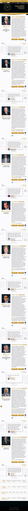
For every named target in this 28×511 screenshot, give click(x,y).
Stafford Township (24, 481)
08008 (14, 492)
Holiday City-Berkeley (24, 498)
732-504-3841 (6, 164)
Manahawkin (19, 480)
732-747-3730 (6, 255)
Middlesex (19, 486)
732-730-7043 (6, 398)
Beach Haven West (9, 481)
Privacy (15, 509)
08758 (18, 492)
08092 (10, 492)
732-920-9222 (6, 211)
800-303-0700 (7, 0)
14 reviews (24, 186)
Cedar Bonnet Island (14, 481)
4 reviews (24, 230)
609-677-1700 (6, 304)
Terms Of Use (17, 509)
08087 (25, 492)
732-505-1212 (6, 116)
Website (15, 39)
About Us (10, 509)
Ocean (9, 486)
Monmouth (24, 486)
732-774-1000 (6, 446)
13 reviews (24, 139)
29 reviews (24, 279)
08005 (21, 492)
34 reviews (24, 329)
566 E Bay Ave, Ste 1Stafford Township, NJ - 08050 (6, 30)
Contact (21, 39)
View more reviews (14, 56)
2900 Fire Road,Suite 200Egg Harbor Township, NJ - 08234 (6, 358)
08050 (7, 492)
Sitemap (12, 509)
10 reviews (24, 91)
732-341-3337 (6, 69)
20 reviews (24, 44)
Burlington (14, 486)
